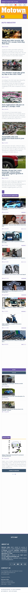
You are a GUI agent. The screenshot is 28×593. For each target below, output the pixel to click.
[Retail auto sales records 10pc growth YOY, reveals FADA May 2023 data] (12, 32)
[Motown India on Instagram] (20, 4)
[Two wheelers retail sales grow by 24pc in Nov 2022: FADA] (12, 65)
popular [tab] (14, 372)
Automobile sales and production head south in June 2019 (13, 138)
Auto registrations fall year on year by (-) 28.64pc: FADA (13, 105)
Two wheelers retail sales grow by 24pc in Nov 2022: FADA (13, 73)
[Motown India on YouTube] (15, 4)
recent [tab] (14, 369)
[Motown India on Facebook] (6, 4)
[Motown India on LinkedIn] (24, 4)
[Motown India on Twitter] (11, 4)
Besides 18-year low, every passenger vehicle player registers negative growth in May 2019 (12, 172)
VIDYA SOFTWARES (13, 591)
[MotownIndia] (14, 10)
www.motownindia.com (12, 556)
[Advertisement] (14, 357)
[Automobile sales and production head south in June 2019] (14, 128)
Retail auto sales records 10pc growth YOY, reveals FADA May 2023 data (13, 42)
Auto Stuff (6, 437)
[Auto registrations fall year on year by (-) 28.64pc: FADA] (12, 97)
